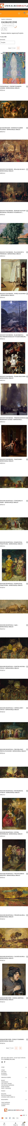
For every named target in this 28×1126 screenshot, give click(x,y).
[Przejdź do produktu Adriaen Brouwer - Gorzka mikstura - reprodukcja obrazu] (14, 979)
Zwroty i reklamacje (6, 1088)
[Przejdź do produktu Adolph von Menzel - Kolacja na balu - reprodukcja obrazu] (14, 151)
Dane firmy (3, 1071)
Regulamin (3, 1094)
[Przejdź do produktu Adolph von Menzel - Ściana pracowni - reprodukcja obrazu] (14, 358)
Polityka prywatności (6, 1095)
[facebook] (4, 1062)
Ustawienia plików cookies (7, 1097)
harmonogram (4, 1082)
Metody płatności (5, 1086)
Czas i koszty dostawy (6, 1083)
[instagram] (2, 1062)
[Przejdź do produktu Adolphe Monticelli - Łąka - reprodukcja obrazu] (14, 606)
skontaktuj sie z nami (9, 1059)
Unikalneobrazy (6, 19)
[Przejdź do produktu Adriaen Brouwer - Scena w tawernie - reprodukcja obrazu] (14, 1021)
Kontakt (3, 1080)
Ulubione (3, 1105)
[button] (3, 14)
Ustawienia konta (5, 1104)
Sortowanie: (2, 39)
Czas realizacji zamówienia (7, 1085)
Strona (9, 48)
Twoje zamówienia (5, 1102)
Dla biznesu (4, 1073)
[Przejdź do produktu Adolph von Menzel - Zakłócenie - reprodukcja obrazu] (14, 441)
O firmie (3, 1070)
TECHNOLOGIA (4, 1075)
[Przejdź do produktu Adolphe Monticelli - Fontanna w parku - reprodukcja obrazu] (14, 482)
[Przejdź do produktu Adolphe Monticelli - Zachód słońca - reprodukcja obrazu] (14, 938)
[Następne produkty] (16, 1048)
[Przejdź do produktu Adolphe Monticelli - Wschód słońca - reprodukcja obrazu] (14, 896)
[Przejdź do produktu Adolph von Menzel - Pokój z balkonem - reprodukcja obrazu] (14, 275)
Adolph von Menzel (8, 25)
